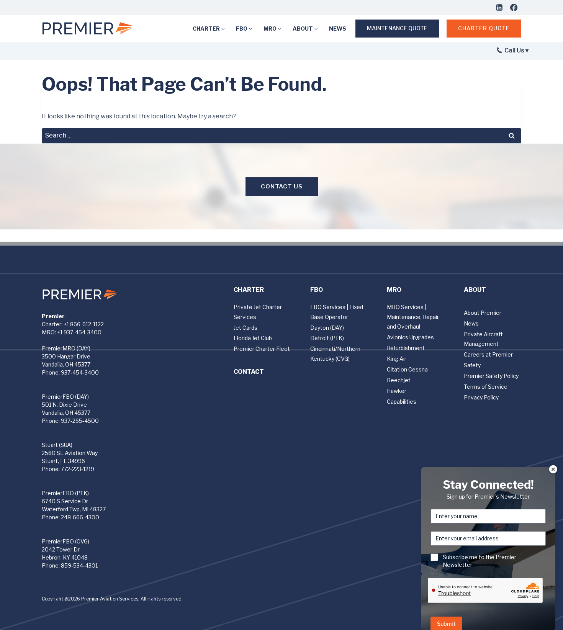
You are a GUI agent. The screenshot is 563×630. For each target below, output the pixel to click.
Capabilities (401, 401)
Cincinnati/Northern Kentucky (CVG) (335, 353)
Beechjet (399, 380)
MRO (394, 289)
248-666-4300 (80, 517)
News (471, 323)
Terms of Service (485, 386)
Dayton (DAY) (327, 327)
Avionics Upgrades (410, 337)
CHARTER (249, 289)
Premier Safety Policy (491, 376)
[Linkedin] (499, 7)
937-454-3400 (80, 372)
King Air (396, 358)
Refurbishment (406, 348)
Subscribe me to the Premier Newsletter (479, 561)
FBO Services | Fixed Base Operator (336, 312)
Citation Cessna (407, 369)
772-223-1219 (77, 469)
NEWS (337, 28)
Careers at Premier (488, 354)
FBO (316, 289)
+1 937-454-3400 (79, 332)
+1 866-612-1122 (84, 324)
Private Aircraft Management (483, 339)
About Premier (482, 312)
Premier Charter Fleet (262, 348)
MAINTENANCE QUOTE (397, 28)
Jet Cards (245, 327)
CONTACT (249, 371)
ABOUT (475, 289)
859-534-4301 (79, 565)
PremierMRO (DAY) (66, 348)
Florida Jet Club (253, 338)
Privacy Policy (481, 397)
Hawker (396, 391)
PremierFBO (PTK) (65, 493)
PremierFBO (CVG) (65, 541)
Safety (472, 365)
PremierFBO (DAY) (65, 396)
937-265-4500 (80, 420)
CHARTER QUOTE (484, 28)
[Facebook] (513, 7)
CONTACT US (282, 186)
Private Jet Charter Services (258, 312)
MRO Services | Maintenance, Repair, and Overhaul (413, 316)
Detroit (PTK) (327, 338)
